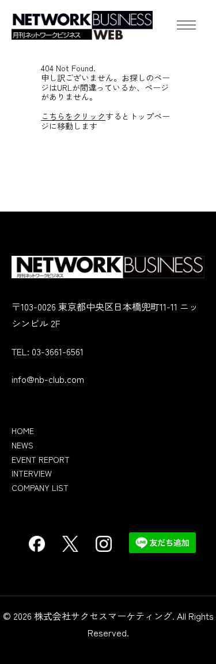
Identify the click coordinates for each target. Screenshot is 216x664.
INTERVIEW (32, 473)
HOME (23, 430)
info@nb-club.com (48, 379)
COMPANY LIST (40, 487)
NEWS (22, 445)
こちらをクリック (73, 116)
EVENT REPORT (41, 459)
